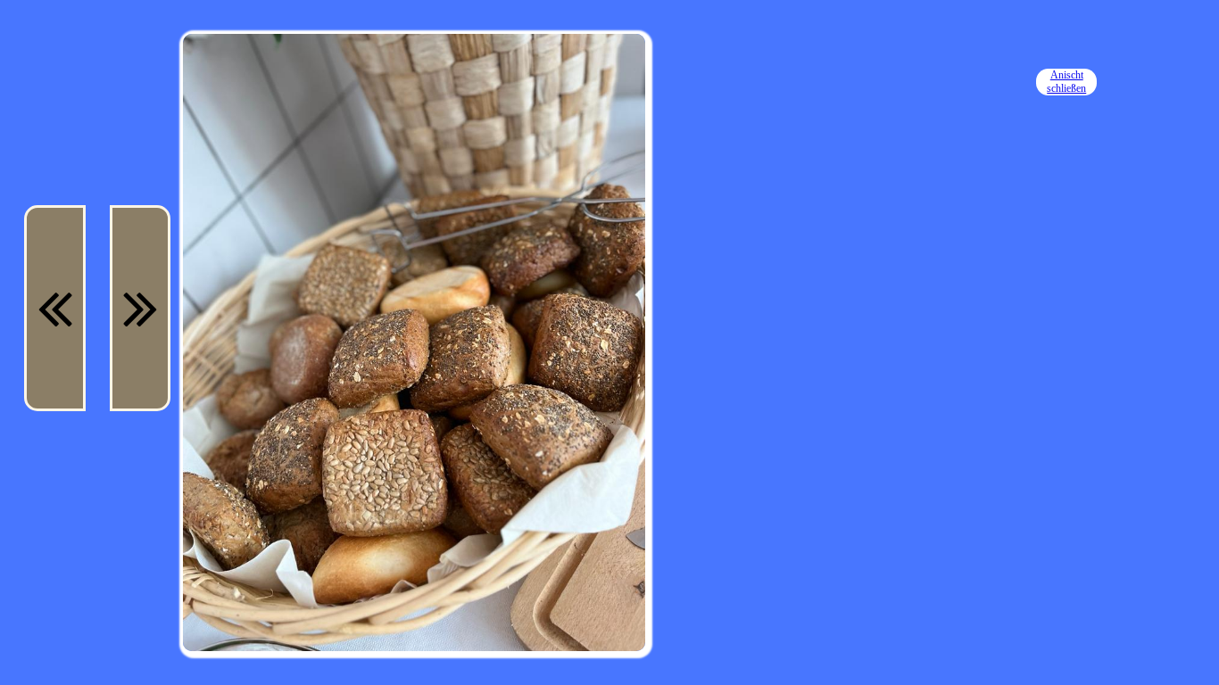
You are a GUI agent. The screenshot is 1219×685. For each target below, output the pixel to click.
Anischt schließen (1066, 82)
